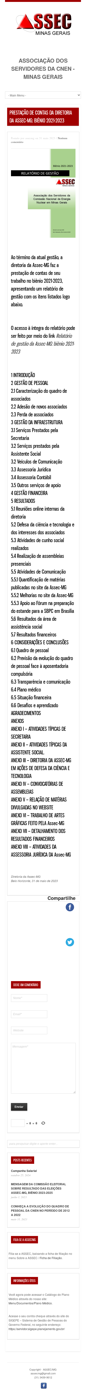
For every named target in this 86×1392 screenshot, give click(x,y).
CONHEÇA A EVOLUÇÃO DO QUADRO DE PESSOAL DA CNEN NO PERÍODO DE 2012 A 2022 (40, 1210)
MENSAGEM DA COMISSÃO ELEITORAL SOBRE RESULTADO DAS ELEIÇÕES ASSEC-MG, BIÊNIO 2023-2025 (38, 1188)
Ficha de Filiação (51, 1258)
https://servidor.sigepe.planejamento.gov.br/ (37, 1329)
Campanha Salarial (24, 1171)
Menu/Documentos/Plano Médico (30, 1303)
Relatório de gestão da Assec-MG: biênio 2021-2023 (42, 344)
